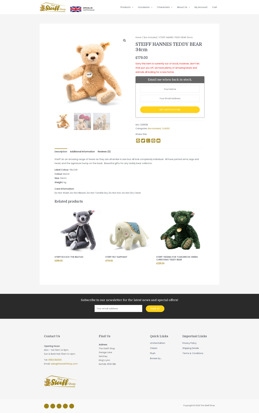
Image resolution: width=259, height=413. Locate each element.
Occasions (144, 7)
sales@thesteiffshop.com (64, 363)
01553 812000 (55, 359)
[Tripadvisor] (65, 406)
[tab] (61, 151)
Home (138, 37)
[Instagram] (52, 406)
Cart (214, 7)
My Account (201, 7)
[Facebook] (46, 406)
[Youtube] (71, 406)
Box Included (150, 37)
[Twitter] (59, 406)
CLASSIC (166, 128)
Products (126, 7)
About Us (182, 7)
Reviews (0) (104, 151)
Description (61, 151)
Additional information (82, 151)
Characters (163, 7)
